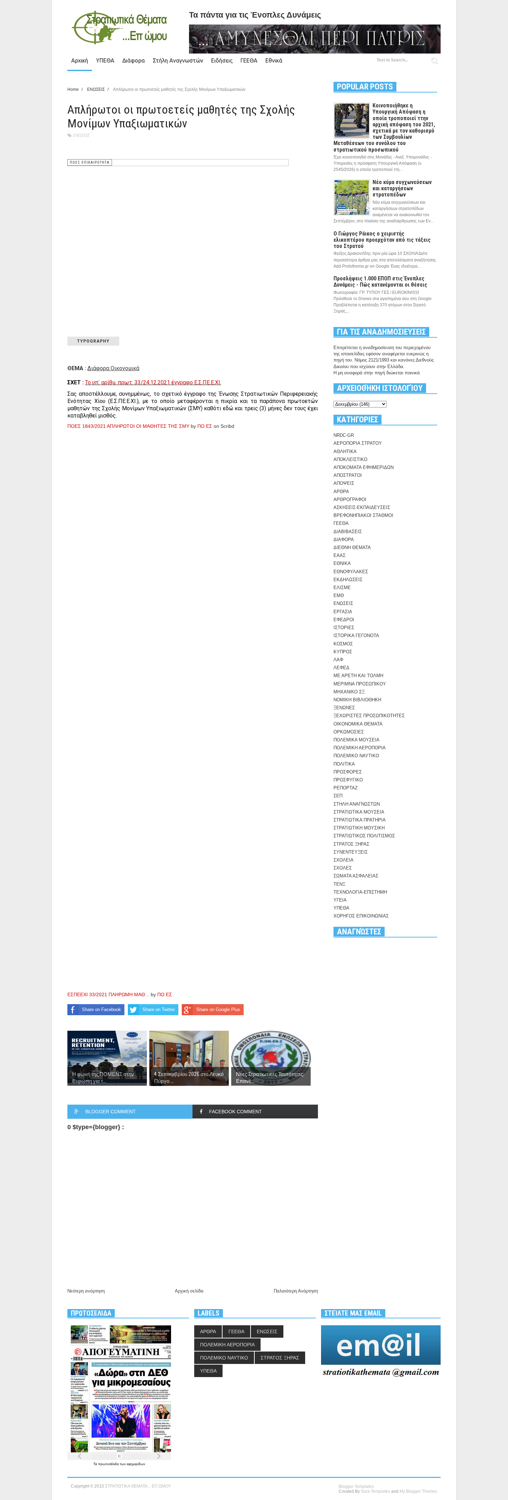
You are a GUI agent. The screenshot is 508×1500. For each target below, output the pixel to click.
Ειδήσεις (222, 60)
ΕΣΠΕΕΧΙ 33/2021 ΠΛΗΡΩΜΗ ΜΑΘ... (108, 994)
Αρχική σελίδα (189, 1291)
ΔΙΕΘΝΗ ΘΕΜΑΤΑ (352, 547)
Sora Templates (375, 1491)
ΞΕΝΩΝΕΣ (344, 707)
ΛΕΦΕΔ (341, 667)
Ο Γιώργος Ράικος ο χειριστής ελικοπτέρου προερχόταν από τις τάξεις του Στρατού (382, 239)
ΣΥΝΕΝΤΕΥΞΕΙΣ (350, 852)
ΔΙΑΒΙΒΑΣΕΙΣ (347, 531)
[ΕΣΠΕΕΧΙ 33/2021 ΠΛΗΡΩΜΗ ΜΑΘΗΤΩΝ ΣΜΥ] (171, 847)
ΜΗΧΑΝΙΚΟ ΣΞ (349, 691)
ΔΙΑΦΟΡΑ (343, 539)
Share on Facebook (101, 1009)
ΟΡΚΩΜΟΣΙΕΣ (348, 731)
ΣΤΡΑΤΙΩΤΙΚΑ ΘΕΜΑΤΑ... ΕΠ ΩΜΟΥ (138, 1486)
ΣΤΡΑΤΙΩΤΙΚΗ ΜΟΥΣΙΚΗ (359, 827)
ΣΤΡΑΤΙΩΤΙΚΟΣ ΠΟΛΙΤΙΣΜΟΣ (364, 835)
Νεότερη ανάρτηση (86, 1291)
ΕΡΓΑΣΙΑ (342, 611)
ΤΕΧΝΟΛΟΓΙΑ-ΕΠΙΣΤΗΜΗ (360, 892)
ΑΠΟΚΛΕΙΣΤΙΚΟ (350, 459)
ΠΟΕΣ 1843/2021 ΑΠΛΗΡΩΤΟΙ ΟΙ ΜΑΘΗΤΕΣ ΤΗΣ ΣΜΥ (128, 426)
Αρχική (79, 60)
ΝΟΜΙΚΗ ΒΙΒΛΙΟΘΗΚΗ (357, 699)
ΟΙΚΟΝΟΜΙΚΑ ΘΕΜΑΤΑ (358, 724)
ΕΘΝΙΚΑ (342, 563)
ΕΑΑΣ (339, 555)
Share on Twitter (158, 1009)
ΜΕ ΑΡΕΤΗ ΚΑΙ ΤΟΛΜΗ (358, 675)
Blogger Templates (356, 1486)
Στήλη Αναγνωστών (178, 60)
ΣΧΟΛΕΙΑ (343, 860)
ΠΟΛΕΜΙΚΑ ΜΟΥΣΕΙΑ (356, 739)
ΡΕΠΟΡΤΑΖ (345, 787)
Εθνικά (273, 60)
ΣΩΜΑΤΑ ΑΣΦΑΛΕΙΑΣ (355, 875)
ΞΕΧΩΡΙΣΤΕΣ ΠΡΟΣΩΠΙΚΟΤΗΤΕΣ (369, 715)
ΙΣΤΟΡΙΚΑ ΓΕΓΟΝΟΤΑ (356, 635)
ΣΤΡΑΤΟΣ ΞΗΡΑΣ (351, 844)
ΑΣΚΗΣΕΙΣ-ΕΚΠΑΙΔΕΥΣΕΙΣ (361, 507)
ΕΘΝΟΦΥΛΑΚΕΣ (350, 571)
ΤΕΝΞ (339, 884)
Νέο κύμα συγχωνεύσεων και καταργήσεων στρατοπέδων (402, 188)
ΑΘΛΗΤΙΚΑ (345, 451)
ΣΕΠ (337, 795)
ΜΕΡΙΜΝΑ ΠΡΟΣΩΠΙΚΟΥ (359, 683)
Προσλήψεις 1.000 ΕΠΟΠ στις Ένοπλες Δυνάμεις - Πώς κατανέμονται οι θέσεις (380, 281)
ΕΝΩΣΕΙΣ (81, 135)
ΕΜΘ (338, 595)
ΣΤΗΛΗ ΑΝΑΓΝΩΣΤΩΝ (356, 804)
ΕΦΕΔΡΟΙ (343, 619)
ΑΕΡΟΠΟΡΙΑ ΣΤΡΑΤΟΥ (357, 443)
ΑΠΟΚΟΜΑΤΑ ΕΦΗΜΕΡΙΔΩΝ (363, 467)
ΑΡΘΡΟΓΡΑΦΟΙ (349, 499)
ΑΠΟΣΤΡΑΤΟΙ (347, 475)
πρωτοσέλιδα (109, 1464)
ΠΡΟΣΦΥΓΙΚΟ (348, 779)
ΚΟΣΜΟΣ (343, 643)
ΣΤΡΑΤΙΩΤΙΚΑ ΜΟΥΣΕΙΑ (358, 812)
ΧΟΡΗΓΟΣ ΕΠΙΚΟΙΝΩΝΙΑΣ (361, 916)
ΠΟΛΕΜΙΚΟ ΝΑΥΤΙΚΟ (356, 755)
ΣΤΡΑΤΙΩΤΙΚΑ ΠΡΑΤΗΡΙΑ (359, 820)
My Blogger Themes (418, 1491)
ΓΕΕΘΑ (249, 60)
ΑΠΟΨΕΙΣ (343, 483)
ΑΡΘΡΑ (341, 491)
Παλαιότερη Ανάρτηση (296, 1291)
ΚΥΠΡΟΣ (342, 651)
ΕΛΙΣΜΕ (342, 587)
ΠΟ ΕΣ (204, 426)
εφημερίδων (136, 1464)
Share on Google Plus (218, 1009)
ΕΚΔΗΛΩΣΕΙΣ (348, 579)
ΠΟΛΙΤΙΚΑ (344, 764)
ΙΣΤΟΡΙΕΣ (343, 627)
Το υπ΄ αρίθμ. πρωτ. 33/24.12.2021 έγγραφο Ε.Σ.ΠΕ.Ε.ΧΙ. (153, 382)
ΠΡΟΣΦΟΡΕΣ (347, 772)
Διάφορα (133, 60)
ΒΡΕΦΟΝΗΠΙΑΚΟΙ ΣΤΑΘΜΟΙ (363, 515)
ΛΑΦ (338, 659)
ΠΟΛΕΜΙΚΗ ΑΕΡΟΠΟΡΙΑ (359, 747)
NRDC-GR (343, 435)
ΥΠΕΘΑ (105, 60)
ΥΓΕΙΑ (340, 900)
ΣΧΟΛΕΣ (342, 868)
